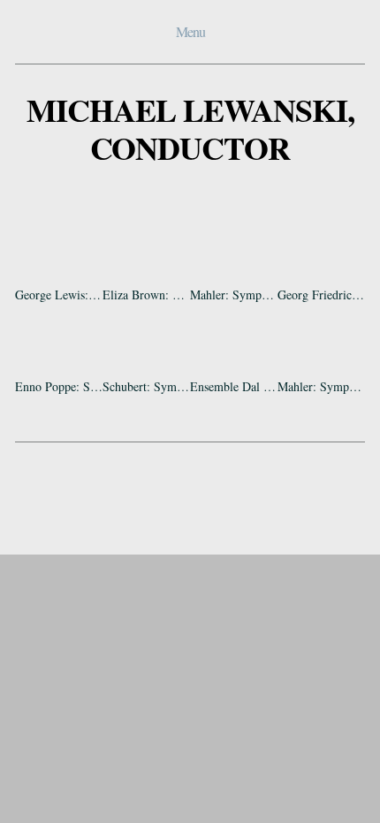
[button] (59, 246)
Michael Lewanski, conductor (190, 128)
